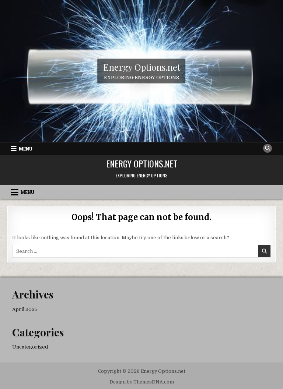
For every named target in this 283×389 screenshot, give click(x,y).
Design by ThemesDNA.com (141, 382)
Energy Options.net (141, 67)
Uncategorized (30, 347)
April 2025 (25, 309)
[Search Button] (267, 148)
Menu (25, 149)
